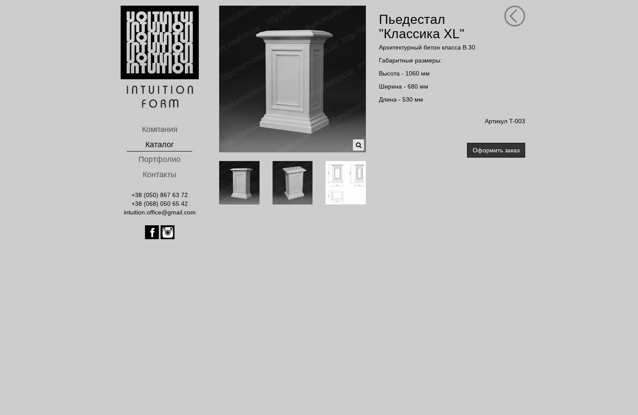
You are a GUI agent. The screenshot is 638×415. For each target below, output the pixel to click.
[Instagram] (167, 231)
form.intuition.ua (160, 57)
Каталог (159, 144)
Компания (160, 129)
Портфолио (159, 159)
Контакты (159, 174)
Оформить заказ (496, 150)
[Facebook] (152, 231)
